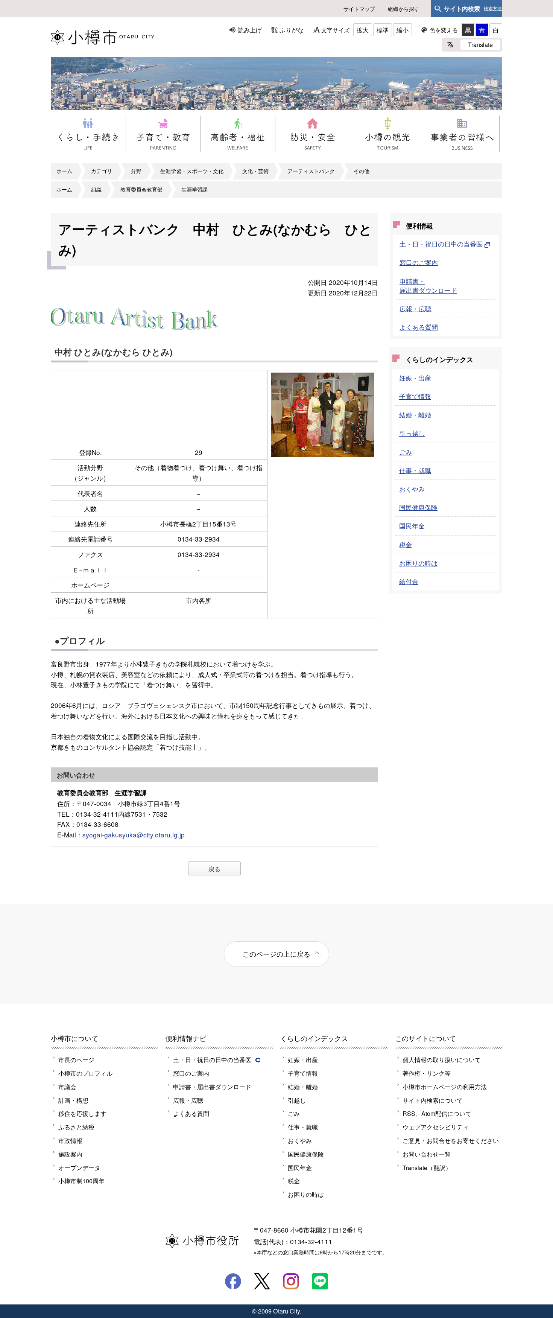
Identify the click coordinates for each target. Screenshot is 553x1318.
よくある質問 (419, 327)
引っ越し (412, 433)
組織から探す (403, 8)
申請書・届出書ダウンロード (428, 285)
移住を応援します (82, 1113)
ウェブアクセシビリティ (436, 1126)
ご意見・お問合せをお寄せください (451, 1140)
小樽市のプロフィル (85, 1073)
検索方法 (493, 8)
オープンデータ (79, 1167)
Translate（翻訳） (427, 1167)
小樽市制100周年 (81, 1180)
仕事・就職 (415, 470)
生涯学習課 (194, 189)
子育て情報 (415, 396)
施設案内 (70, 1153)
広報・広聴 (415, 308)
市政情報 (70, 1140)
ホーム (64, 171)
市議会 (67, 1086)
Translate (480, 44)
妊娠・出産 (415, 377)
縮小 (403, 29)
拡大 (363, 29)
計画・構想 (73, 1100)
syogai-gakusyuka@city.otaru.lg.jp (133, 834)
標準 (383, 29)
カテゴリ (101, 171)
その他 (361, 171)
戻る (214, 868)
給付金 (408, 581)
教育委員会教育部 (141, 189)
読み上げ (250, 29)
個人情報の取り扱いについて (442, 1059)
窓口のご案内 (419, 262)
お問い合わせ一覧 (427, 1153)
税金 (405, 544)
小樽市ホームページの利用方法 (445, 1086)
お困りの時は (418, 563)
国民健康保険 (418, 507)
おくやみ (412, 488)
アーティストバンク (311, 171)
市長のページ (76, 1059)
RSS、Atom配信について (437, 1113)
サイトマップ (359, 8)
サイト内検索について (433, 1100)
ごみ (405, 452)
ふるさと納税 (76, 1126)
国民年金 (412, 525)
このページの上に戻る (276, 954)
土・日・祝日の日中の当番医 (441, 243)
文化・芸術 (255, 171)
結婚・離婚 (415, 414)
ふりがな (292, 29)
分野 (136, 171)
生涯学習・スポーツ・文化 (191, 171)
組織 (96, 189)
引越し (297, 1100)
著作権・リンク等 (427, 1073)
